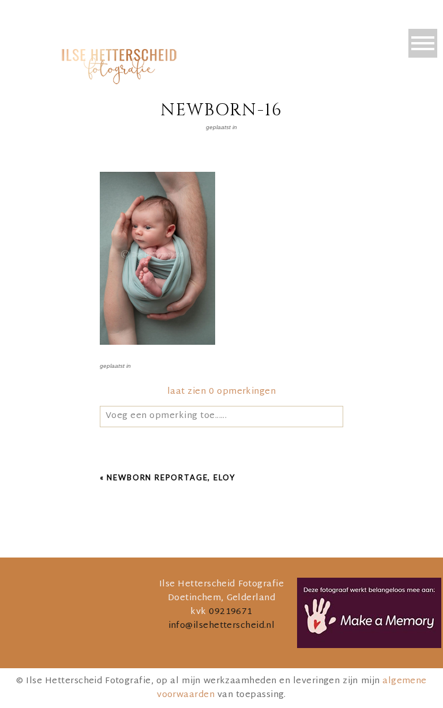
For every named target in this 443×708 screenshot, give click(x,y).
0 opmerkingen (221, 392)
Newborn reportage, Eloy (171, 477)
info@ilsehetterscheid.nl (221, 626)
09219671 (231, 612)
